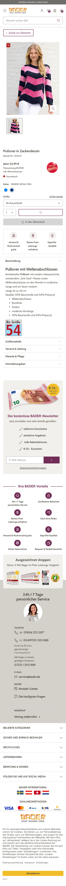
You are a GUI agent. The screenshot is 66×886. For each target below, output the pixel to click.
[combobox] (33, 20)
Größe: (6, 196)
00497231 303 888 (36, 640)
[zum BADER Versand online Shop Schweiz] (37, 792)
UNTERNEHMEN (12, 757)
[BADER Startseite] (18, 10)
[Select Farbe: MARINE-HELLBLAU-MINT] (5, 190)
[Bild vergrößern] (53, 108)
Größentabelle (56, 196)
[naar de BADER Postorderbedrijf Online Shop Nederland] (45, 792)
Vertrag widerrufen (25, 716)
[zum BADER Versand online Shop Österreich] (28, 792)
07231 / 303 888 (25, 665)
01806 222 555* (34, 632)
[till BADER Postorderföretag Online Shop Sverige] (20, 792)
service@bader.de (29, 677)
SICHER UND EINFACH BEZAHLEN (22, 737)
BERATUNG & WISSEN (15, 766)
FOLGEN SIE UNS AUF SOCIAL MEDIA (24, 776)
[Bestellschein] (54, 10)
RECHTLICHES (11, 747)
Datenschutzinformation (33, 468)
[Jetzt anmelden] (52, 460)
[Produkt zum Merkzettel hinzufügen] (41, 212)
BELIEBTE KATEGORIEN (16, 727)
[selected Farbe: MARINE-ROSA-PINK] (11, 190)
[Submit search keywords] (58, 20)
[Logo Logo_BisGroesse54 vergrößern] (13, 328)
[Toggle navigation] (4, 10)
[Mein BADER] (42, 10)
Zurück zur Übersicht (20, 32)
